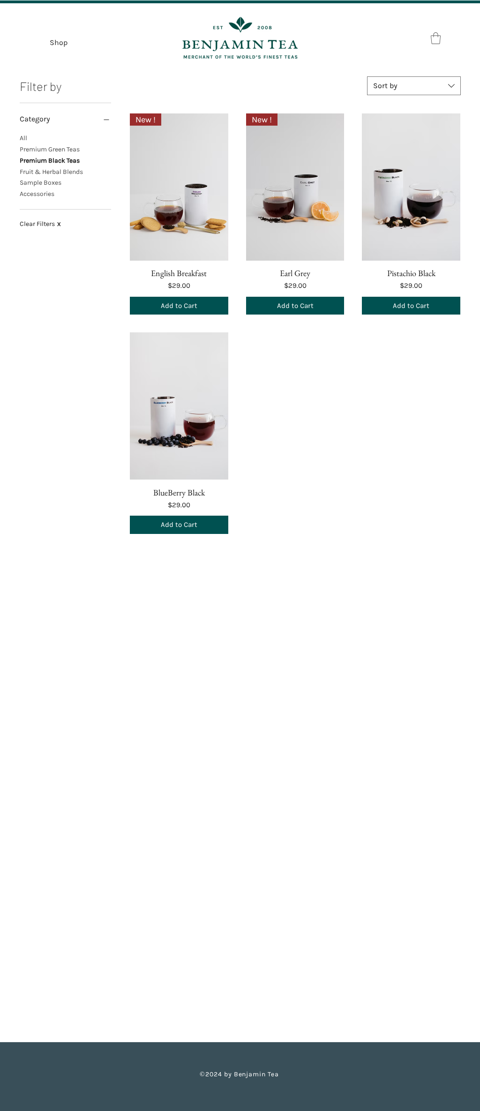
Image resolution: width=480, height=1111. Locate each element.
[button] (436, 38)
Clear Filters (40, 224)
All (23, 138)
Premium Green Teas (50, 149)
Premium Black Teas (50, 161)
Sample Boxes (40, 183)
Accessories (37, 194)
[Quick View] (411, 187)
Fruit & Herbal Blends (51, 172)
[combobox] (414, 85)
